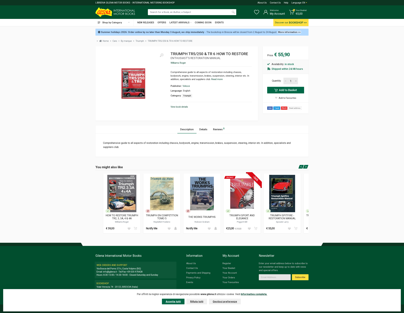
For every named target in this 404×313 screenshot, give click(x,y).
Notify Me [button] (151, 228)
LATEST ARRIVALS (179, 22)
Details (203, 129)
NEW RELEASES (145, 22)
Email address (294, 108)
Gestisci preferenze (225, 301)
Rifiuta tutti (196, 301)
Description (187, 129)
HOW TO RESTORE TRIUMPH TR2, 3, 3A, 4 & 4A (122, 217)
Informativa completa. (254, 294)
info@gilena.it (110, 271)
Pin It (284, 108)
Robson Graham (202, 222)
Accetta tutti (173, 301)
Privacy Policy (193, 277)
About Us (262, 3)
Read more (217, 79)
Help (286, 3)
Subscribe (300, 277)
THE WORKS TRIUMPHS (202, 216)
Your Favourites (231, 282)
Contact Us (275, 3)
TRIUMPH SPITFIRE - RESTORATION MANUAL (282, 217)
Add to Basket (287, 90)
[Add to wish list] (128, 228)
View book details (179, 107)
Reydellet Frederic (162, 222)
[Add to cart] (135, 228)
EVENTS (219, 22)
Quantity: (276, 80)
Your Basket (229, 268)
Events (189, 282)
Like (270, 108)
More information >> (289, 32)
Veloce (186, 86)
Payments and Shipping (198, 272)
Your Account (230, 272)
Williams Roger (178, 62)
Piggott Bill (242, 222)
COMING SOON (203, 22)
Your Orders (229, 277)
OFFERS (161, 22)
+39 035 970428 (134, 271)
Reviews (218, 129)
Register (227, 263)
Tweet (276, 108)
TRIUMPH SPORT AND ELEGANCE (242, 217)
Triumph (187, 96)
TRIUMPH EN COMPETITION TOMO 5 (162, 217)
